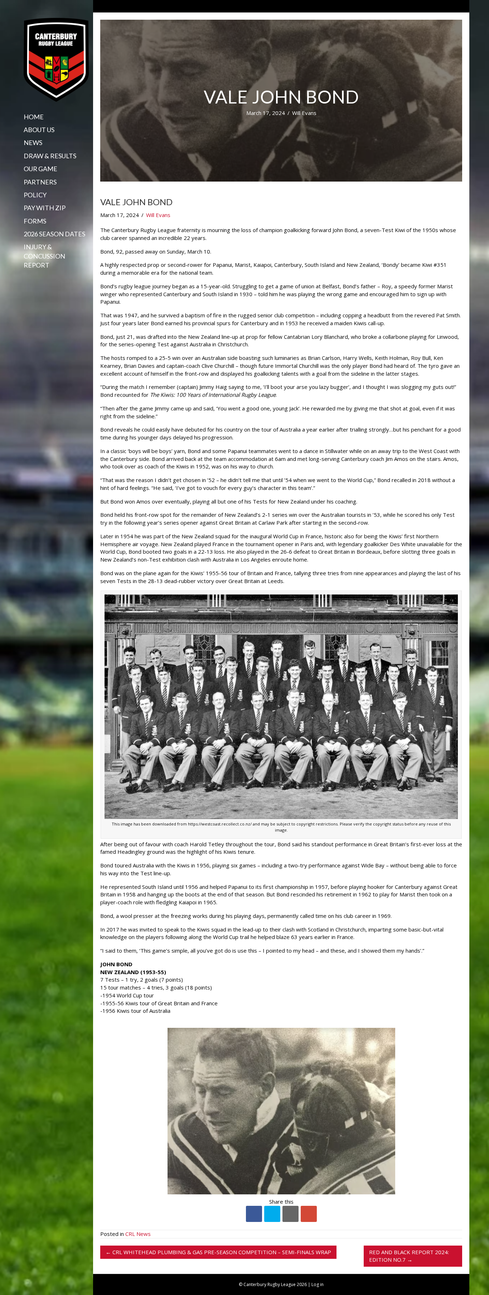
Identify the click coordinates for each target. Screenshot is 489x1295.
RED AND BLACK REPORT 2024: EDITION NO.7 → (409, 1255)
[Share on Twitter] (272, 1214)
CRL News (138, 1233)
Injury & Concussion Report (44, 256)
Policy (35, 195)
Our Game (40, 169)
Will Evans (304, 112)
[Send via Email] (290, 1214)
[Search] (26, 279)
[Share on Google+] (309, 1214)
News (33, 142)
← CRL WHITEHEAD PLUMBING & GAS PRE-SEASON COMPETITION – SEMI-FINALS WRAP (218, 1252)
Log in (317, 1284)
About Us (39, 130)
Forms (35, 221)
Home (34, 117)
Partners (40, 182)
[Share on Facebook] (254, 1214)
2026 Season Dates (54, 234)
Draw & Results (50, 156)
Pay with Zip (45, 208)
